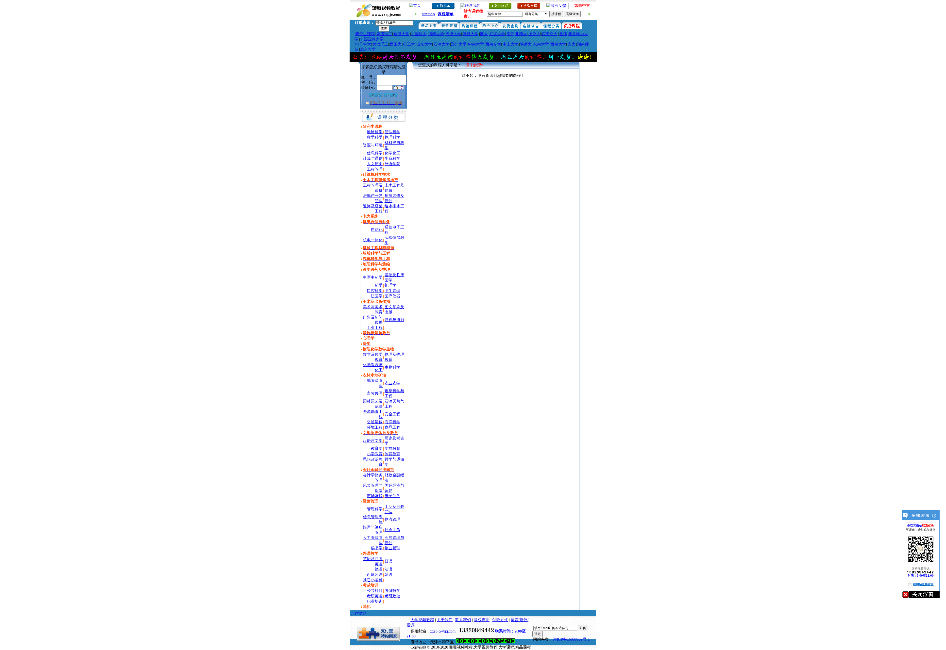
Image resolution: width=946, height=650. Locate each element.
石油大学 (441, 44)
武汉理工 (380, 44)
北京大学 (368, 49)
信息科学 (375, 153)
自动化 (377, 230)
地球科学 (375, 132)
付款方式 (500, 620)
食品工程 (392, 427)
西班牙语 (375, 574)
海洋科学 (392, 422)
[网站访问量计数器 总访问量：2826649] (485, 642)
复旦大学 (470, 34)
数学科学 (375, 137)
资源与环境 (373, 145)
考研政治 (392, 596)
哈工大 (409, 44)
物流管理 (392, 519)
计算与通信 (373, 158)
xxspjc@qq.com (443, 631)
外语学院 (392, 164)
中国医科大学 (372, 39)
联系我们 (463, 620)
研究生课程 (365, 34)
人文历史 (375, 164)
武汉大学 (497, 34)
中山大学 (510, 44)
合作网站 (359, 613)
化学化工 (392, 153)
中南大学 (476, 44)
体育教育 (392, 454)
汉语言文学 (373, 441)
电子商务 (392, 496)
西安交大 (549, 34)
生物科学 (392, 367)
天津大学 (453, 34)
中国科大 (419, 34)
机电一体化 (373, 240)
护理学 (390, 285)
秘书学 (377, 548)
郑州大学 (459, 44)
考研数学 (392, 590)
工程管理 (375, 169)
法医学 (377, 296)
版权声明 (482, 620)
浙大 (484, 34)
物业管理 (392, 548)
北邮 (563, 34)
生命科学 (392, 158)
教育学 (377, 448)
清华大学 (436, 34)
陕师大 (526, 44)
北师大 (521, 34)
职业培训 (375, 601)
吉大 (571, 44)
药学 (379, 285)
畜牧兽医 (375, 393)
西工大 (396, 44)
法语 (388, 569)
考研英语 (375, 596)
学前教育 (392, 448)
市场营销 (375, 496)
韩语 (388, 574)
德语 (379, 569)
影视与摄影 (394, 320)
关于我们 (445, 620)
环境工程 (375, 427)
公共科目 (375, 590)
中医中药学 (373, 277)
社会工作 (392, 530)
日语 (388, 561)
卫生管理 (392, 291)
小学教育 (375, 454)
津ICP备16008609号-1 (571, 639)
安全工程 (392, 414)
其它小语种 (373, 580)
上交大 (534, 34)
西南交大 (493, 44)
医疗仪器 (392, 296)
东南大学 (541, 44)
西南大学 (558, 44)
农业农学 (392, 383)
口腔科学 (375, 291)
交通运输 (375, 422)
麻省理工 (384, 34)
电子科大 (363, 44)
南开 (510, 34)
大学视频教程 (422, 620)
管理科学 (392, 132)
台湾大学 (401, 34)
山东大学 (424, 44)
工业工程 (375, 327)
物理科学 (392, 137)
